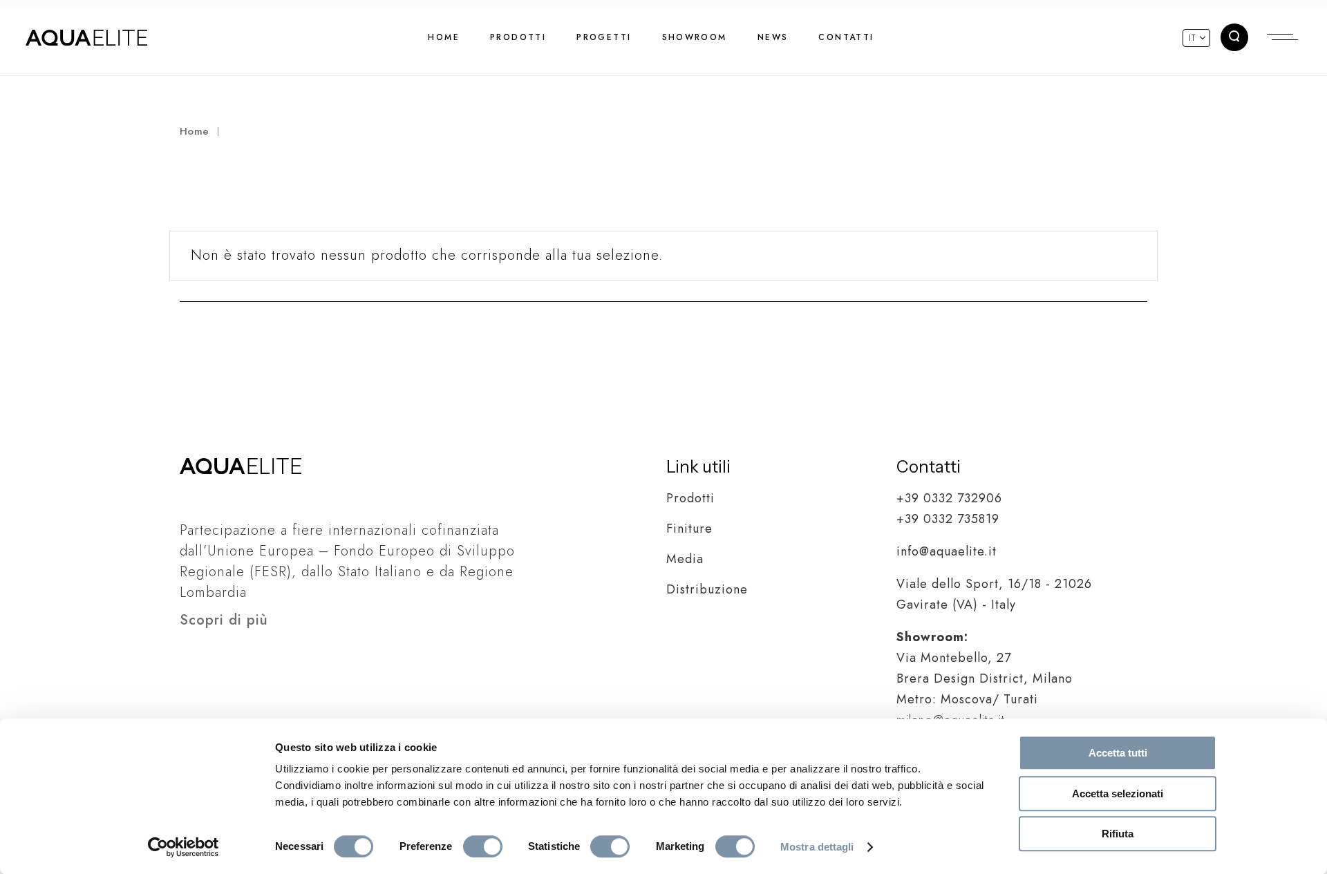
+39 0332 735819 (947, 519)
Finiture (689, 529)
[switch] (482, 846)
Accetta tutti (1118, 753)
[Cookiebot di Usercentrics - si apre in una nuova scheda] (183, 847)
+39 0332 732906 (949, 498)
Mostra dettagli (817, 847)
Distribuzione (707, 589)
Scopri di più (224, 620)
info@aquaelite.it (946, 551)
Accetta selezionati (1117, 793)
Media (685, 559)
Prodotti (690, 498)
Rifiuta (1117, 833)
